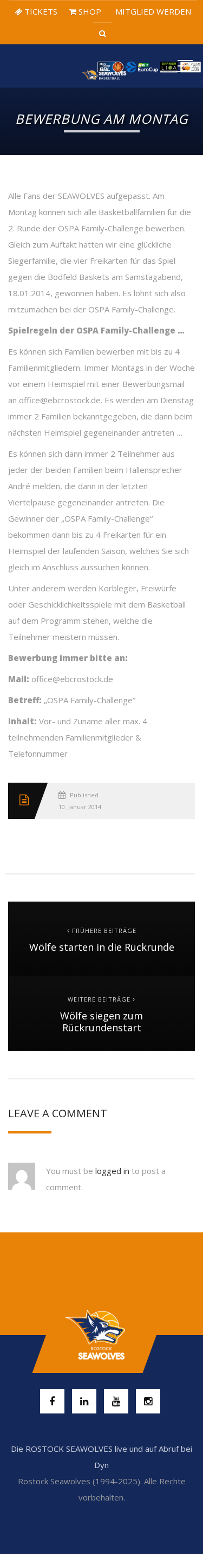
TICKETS (39, 11)
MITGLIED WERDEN (152, 11)
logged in (112, 1170)
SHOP (88, 11)
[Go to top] (101, 1335)
